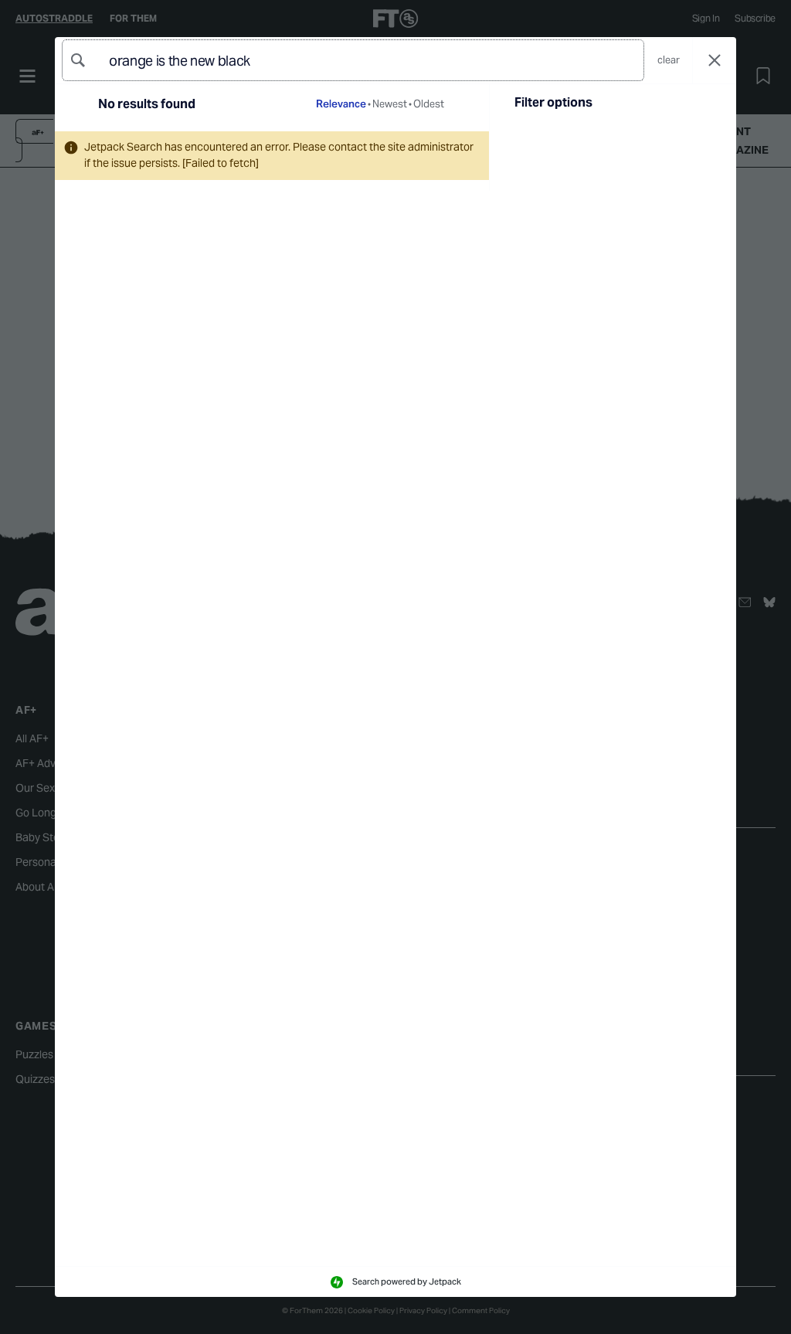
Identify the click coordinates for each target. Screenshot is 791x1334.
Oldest (428, 104)
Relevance (341, 104)
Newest (389, 104)
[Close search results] (714, 60)
